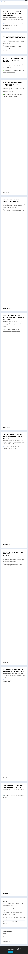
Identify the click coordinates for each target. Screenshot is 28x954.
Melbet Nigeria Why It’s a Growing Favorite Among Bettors (13, 436)
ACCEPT (10, 951)
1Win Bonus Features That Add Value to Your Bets (13, 786)
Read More (6, 28)
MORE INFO (16, 951)
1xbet (4, 933)
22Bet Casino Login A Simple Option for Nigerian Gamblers (13, 60)
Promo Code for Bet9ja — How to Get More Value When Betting (13, 13)
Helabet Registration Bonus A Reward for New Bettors (14, 670)
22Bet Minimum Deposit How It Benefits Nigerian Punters (14, 37)
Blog (4, 938)
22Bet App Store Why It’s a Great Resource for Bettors (13, 553)
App (4, 936)
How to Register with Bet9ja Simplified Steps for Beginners (13, 317)
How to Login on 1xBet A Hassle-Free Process (12, 201)
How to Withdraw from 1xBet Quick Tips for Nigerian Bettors (12, 84)
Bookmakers (6, 941)
